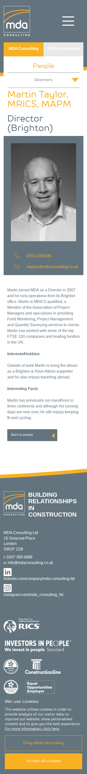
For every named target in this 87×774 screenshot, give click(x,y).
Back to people (22, 435)
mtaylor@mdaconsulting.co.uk (52, 267)
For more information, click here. (32, 729)
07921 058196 (38, 256)
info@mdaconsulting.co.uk (30, 563)
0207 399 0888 (19, 557)
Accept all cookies (43, 761)
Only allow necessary (43, 743)
